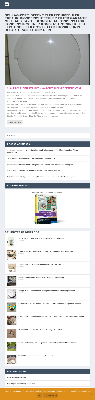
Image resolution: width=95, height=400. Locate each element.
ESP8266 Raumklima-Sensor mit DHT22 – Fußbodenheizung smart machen (49, 304)
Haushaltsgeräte (35, 92)
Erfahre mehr (51, 395)
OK (39, 395)
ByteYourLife (14, 92)
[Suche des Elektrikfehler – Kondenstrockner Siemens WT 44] (47, 59)
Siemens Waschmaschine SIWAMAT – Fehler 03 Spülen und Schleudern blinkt (51, 317)
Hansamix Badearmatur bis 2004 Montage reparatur (33, 158)
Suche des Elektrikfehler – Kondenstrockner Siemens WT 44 (44, 88)
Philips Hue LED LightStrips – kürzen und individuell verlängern (46, 165)
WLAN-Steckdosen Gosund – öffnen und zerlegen (39, 356)
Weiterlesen (15, 122)
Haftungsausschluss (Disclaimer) (21, 383)
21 (43, 92)
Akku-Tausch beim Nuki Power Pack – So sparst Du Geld (36, 171)
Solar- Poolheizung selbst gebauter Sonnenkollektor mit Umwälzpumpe (48, 343)
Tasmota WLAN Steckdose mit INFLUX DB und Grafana (41, 264)
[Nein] (91, 394)
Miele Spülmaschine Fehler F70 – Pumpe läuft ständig (41, 277)
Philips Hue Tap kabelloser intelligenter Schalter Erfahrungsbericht (46, 291)
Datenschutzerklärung (16, 377)
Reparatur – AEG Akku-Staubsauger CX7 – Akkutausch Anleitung (45, 251)
